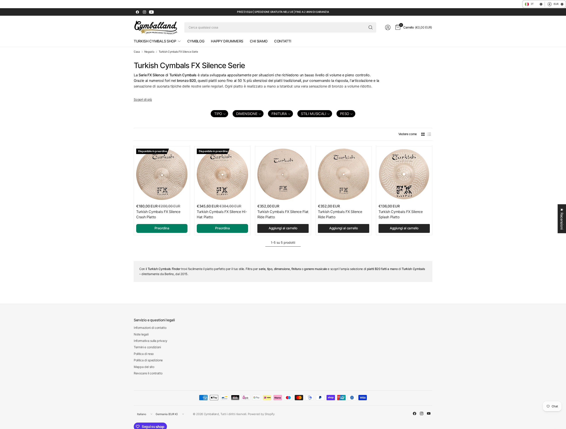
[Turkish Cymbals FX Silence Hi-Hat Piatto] (222, 174)
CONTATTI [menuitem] (282, 41)
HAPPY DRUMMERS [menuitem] (227, 41)
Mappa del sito (144, 367)
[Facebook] (137, 11)
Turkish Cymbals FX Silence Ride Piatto (340, 214)
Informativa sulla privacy (150, 341)
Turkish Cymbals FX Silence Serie (178, 51)
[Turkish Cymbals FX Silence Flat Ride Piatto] (283, 174)
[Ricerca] (370, 27)
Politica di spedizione (148, 360)
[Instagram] (144, 11)
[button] (219, 113)
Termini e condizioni (147, 347)
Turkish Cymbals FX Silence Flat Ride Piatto (282, 214)
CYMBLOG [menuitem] (196, 41)
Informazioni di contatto (150, 327)
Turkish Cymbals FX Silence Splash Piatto (401, 214)
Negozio (149, 51)
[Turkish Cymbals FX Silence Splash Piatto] (404, 174)
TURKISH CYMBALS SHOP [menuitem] (155, 41)
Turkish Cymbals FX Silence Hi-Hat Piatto (222, 214)
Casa (137, 51)
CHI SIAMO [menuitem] (259, 41)
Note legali (141, 334)
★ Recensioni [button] (562, 219)
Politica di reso (144, 354)
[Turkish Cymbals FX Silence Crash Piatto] (161, 174)
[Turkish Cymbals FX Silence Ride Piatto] (343, 174)
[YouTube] (151, 11)
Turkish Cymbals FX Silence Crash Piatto (158, 214)
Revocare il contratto (148, 373)
